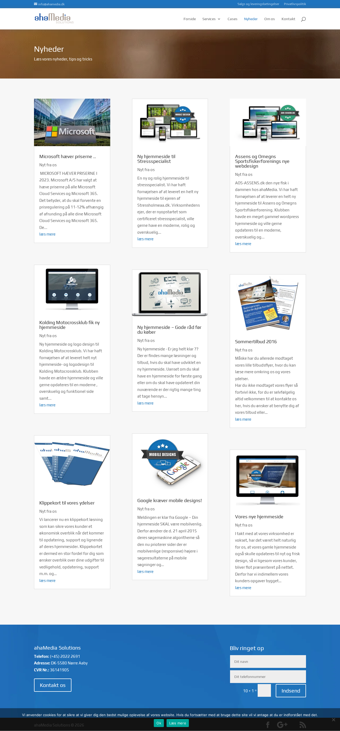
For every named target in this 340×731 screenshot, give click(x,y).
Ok (158, 723)
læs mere (47, 234)
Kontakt (288, 19)
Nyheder (251, 19)
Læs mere (177, 723)
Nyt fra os (48, 165)
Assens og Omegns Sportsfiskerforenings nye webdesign (262, 161)
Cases (232, 19)
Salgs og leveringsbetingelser (258, 4)
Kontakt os (53, 685)
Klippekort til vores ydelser (67, 503)
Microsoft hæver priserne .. (67, 156)
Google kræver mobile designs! (169, 500)
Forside (190, 19)
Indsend (291, 691)
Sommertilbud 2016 (256, 341)
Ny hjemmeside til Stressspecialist (156, 159)
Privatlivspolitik (295, 4)
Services (209, 19)
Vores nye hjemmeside (259, 516)
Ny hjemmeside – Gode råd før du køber (169, 329)
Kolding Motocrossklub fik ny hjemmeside (69, 325)
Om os (269, 19)
